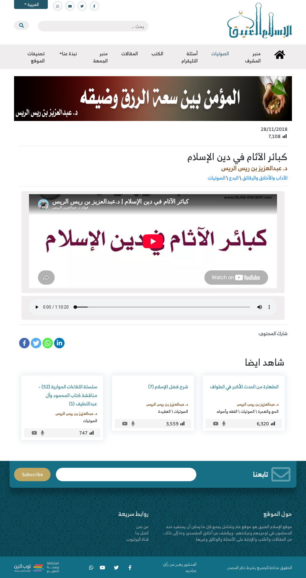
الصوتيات (216, 178)
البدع (233, 178)
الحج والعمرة (268, 411)
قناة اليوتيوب (137, 539)
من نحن (142, 526)
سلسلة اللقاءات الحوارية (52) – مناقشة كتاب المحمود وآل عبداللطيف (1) (67, 395)
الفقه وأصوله (227, 411)
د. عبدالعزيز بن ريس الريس (254, 168)
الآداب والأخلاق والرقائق (264, 178)
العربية (33, 4)
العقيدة (164, 411)
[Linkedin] (59, 343)
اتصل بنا (142, 532)
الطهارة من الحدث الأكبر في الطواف (244, 386)
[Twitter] (36, 343)
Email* (126, 471)
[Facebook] (24, 343)
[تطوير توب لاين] (36, 567)
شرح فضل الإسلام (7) (168, 386)
